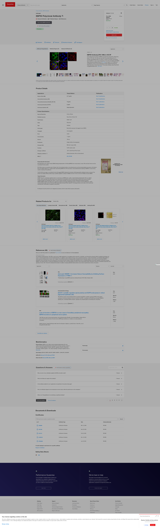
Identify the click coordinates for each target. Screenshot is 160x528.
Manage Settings (5, 524)
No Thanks (146, 525)
